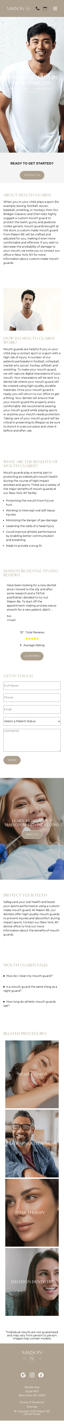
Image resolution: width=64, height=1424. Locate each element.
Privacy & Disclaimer (32, 1402)
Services (24, 88)
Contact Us (32, 175)
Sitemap (32, 1406)
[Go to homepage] (16, 8)
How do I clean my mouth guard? (29, 976)
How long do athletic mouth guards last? (29, 1003)
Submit (12, 760)
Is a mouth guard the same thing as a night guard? (30, 988)
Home (12, 88)
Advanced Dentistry (42, 88)
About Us (32, 834)
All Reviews (32, 656)
